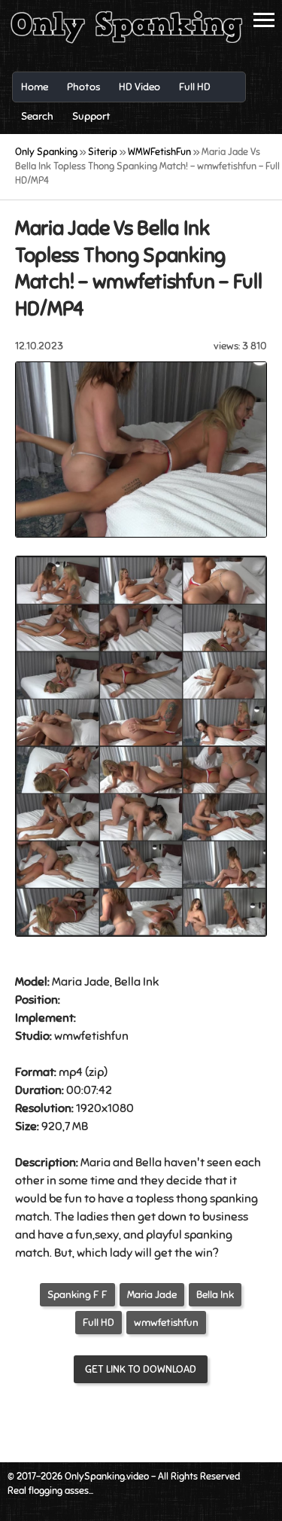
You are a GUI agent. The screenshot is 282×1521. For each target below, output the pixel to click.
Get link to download (140, 1369)
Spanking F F (77, 1294)
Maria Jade (152, 1294)
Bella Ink (215, 1294)
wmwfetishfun (166, 1322)
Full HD (98, 1322)
